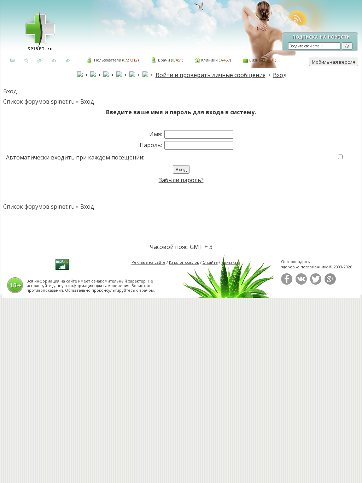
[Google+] (330, 283)
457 (226, 60)
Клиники (209, 60)
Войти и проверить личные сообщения (210, 75)
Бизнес (256, 60)
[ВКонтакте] (301, 283)
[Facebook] (286, 283)
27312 (132, 60)
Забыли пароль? (181, 180)
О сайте (210, 262)
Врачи (164, 60)
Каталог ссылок (184, 262)
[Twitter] (315, 283)
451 (179, 60)
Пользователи (107, 60)
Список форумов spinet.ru (39, 101)
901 (272, 60)
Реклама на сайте (148, 262)
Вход (280, 75)
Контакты (230, 262)
